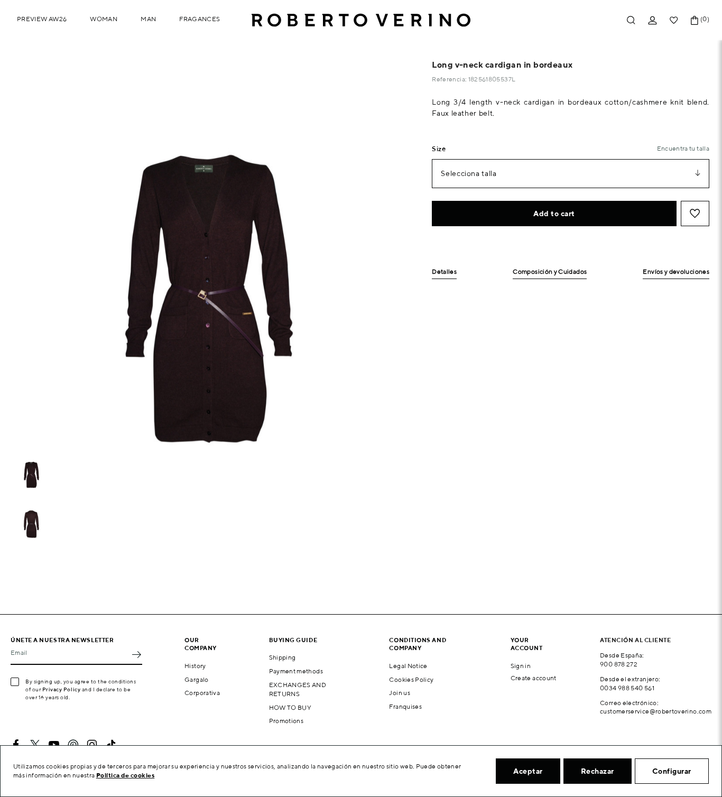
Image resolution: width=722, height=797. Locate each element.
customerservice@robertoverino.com (655, 711)
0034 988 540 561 (627, 688)
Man (148, 19)
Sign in (521, 666)
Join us (399, 693)
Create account (534, 678)
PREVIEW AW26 (42, 19)
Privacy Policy (61, 689)
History (195, 666)
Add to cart (554, 213)
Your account (527, 643)
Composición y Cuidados (550, 271)
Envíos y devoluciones (676, 271)
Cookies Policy (411, 679)
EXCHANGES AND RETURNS (298, 689)
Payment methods (296, 671)
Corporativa (202, 693)
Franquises (405, 706)
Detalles (444, 271)
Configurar (671, 771)
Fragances (199, 19)
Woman (103, 19)
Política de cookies (125, 775)
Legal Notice (408, 666)
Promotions (286, 721)
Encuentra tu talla (683, 148)
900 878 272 (618, 664)
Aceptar (528, 771)
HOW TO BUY (290, 707)
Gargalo (196, 679)
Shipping (282, 657)
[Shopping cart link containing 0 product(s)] (694, 20)
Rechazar (597, 771)
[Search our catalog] (631, 20)
